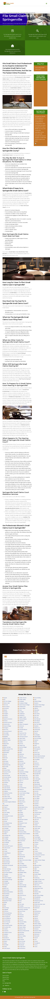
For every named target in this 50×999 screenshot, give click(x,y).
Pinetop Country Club (24, 907)
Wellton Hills (37, 891)
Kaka (20, 752)
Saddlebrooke (37, 706)
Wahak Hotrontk (38, 883)
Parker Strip (22, 876)
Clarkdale (6, 828)
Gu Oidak (21, 711)
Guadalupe (22, 713)
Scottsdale (37, 734)
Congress (6, 837)
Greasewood (22, 706)
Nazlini (20, 844)
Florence (6, 911)
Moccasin (21, 828)
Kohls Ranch (22, 768)
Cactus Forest (7, 771)
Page (20, 869)
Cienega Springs (8, 823)
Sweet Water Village (39, 807)
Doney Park (7, 870)
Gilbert (5, 941)
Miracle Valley (22, 826)
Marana (21, 803)
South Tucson (37, 770)
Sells (35, 745)
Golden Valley (22, 699)
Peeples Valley (22, 886)
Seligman (36, 743)
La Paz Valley (22, 773)
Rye (35, 699)
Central (5, 800)
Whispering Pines (38, 900)
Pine (20, 902)
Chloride (6, 814)
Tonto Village (37, 839)
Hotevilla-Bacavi (23, 729)
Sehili (35, 741)
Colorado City (7, 835)
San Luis (36, 717)
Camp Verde (7, 775)
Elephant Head (7, 900)
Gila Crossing (7, 939)
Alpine (5, 710)
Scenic (36, 733)
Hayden (21, 722)
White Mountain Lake (39, 904)
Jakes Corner (22, 740)
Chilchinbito (7, 809)
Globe (5, 946)
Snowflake (37, 759)
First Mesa (6, 907)
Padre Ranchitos (23, 867)
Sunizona (36, 800)
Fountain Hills (7, 927)
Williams (36, 920)
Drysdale (6, 881)
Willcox (36, 918)
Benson (6, 741)
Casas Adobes (7, 789)
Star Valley (36, 782)
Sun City (36, 793)
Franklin (6, 929)
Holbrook (21, 726)
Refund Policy (6, 977)
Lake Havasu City (23, 775)
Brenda (5, 757)
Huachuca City (22, 733)
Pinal (20, 900)
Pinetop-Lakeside (23, 909)
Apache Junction (8, 719)
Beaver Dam (7, 738)
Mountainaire (22, 839)
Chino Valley (7, 812)
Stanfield (36, 780)
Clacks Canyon (7, 826)
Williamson (37, 921)
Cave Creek (7, 794)
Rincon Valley (22, 936)
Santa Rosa (37, 729)
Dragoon (6, 876)
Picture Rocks (22, 895)
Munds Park (22, 840)
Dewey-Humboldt (8, 865)
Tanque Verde (37, 812)
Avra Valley (6, 734)
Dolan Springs (7, 869)
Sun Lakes (36, 796)
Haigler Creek (22, 717)
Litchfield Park (22, 787)
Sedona (36, 740)
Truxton (36, 844)
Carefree (6, 782)
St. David (36, 775)
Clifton (5, 833)
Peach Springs (22, 884)
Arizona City (7, 724)
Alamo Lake (7, 703)
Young (36, 941)
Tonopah (36, 835)
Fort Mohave (7, 920)
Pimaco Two (22, 899)
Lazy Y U (21, 780)
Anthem (6, 717)
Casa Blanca (7, 786)
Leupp (20, 784)
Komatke (21, 770)
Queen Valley (22, 927)
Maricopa (21, 805)
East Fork (6, 888)
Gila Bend (6, 937)
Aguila (5, 697)
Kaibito (21, 750)
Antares (6, 715)
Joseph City (22, 745)
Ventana (36, 872)
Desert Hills (6, 863)
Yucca (35, 944)
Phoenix (21, 891)
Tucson (36, 851)
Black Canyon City (8, 749)
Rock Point (21, 943)
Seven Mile (37, 747)
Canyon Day (7, 780)
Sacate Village (37, 701)
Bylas (5, 768)
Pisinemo (21, 916)
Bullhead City (7, 764)
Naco (20, 842)
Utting (36, 861)
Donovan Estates (8, 872)
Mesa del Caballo (23, 819)
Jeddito (21, 741)
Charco (5, 807)
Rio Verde (21, 939)
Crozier (5, 851)
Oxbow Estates (22, 865)
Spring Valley (37, 771)
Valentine (36, 867)
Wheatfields (37, 897)
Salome (36, 711)
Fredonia (6, 930)
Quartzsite (21, 923)
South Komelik (38, 768)
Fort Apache (7, 916)
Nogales (21, 851)
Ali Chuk (6, 704)
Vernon (36, 876)
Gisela (5, 943)
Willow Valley (37, 923)
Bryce (5, 759)
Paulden (21, 881)
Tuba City (36, 847)
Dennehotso (7, 861)
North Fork (22, 854)
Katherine (21, 754)
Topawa (36, 842)
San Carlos (37, 713)
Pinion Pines (22, 911)
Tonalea (36, 833)
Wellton (36, 890)
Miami (20, 824)
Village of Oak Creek (39, 879)
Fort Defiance (7, 918)
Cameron (6, 773)
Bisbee (5, 745)
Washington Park (38, 888)
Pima (20, 897)
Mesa (20, 817)
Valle (35, 869)
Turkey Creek (37, 856)
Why (35, 909)
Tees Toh (36, 819)
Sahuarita (36, 710)
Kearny (21, 759)
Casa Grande (7, 787)
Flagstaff (6, 909)
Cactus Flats (7, 770)
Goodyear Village (23, 703)
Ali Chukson (7, 706)
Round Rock (22, 948)
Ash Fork (6, 729)
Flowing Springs (8, 913)
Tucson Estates (38, 853)
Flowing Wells (7, 914)
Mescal (21, 821)
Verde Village (37, 874)
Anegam (6, 713)
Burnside (6, 766)
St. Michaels (37, 779)
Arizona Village (7, 726)
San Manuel (37, 719)
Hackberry (21, 715)
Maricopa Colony (23, 807)
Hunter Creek (22, 734)
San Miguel (37, 720)
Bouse (5, 754)
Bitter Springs (7, 747)
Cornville (6, 844)
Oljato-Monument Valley (25, 860)
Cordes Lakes (7, 840)
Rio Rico (21, 937)
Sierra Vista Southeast (39, 756)
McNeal (21, 814)
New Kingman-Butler (24, 847)
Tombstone (37, 831)
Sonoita (36, 766)
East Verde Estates (8, 891)
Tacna (35, 810)
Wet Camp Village (38, 895)
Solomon (36, 763)
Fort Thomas (7, 921)
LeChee (21, 782)
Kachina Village (23, 747)
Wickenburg (37, 911)
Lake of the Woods (23, 779)
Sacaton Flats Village (39, 704)
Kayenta (21, 756)
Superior (36, 803)
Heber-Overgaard (23, 724)
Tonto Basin (37, 837)
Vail (35, 863)
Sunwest (36, 801)
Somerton (36, 764)
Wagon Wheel (38, 881)
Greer (20, 710)
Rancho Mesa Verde (24, 930)
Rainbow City (22, 929)
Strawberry (37, 787)
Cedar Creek (7, 796)
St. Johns (36, 777)
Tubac (36, 849)
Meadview (21, 816)
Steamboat (37, 784)
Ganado (6, 936)
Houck (20, 731)
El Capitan (6, 895)
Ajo (4, 699)
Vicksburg (36, 877)
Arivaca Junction (8, 722)
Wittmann (36, 934)
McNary (21, 812)
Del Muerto (7, 860)
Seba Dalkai (37, 736)
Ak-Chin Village (7, 701)
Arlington (6, 727)
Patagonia (21, 879)
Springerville (37, 773)
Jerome (21, 743)
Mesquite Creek (23, 823)
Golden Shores (22, 697)
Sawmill (36, 731)
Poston (21, 918)
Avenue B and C (8, 731)
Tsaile (35, 846)
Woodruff (36, 936)
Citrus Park (6, 824)
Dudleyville (6, 883)
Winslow (36, 929)
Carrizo (5, 784)
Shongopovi (37, 749)
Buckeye (6, 761)
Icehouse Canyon (23, 736)
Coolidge (6, 839)
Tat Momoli (37, 814)
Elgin (5, 904)
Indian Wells (22, 738)
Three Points (37, 826)
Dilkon (5, 867)
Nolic (20, 853)
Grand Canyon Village (24, 704)
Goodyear (21, 701)
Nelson (21, 846)
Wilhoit (36, 916)
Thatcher (36, 823)
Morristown (22, 837)
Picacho (21, 893)
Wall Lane (36, 884)
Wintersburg (37, 932)
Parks (20, 877)
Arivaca (5, 720)
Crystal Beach (7, 853)
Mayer (20, 810)
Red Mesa (21, 932)
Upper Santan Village (39, 860)
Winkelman (37, 927)
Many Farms (22, 801)
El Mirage (6, 897)
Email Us (7, 985)
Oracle (20, 861)
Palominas (21, 870)
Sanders (36, 726)
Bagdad (6, 736)
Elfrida (5, 902)
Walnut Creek (37, 886)
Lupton (21, 796)
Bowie (5, 756)
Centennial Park (8, 798)
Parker (20, 874)
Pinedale (21, 906)
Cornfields (6, 842)
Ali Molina (6, 708)
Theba (36, 824)
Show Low (36, 752)
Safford (36, 708)
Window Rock (37, 925)
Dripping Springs (8, 879)
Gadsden (6, 934)
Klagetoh (21, 764)
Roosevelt (21, 944)
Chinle (5, 810)
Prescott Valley (22, 921)
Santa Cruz (37, 727)
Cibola (5, 821)
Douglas (6, 874)
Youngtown (37, 943)
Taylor (35, 816)
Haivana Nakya (22, 719)
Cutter (5, 854)
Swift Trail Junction (38, 809)
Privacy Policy (6, 979)
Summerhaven (38, 789)
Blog (4, 980)
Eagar (5, 886)
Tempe (36, 821)
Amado (5, 711)
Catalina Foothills (8, 793)
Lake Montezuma (23, 777)
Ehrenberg (6, 893)
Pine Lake (21, 904)
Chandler (6, 805)
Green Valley (22, 708)
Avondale (6, 733)
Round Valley (37, 697)
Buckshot (6, 763)
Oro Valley (21, 863)
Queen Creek (22, 925)
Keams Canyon (23, 757)
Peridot (21, 890)
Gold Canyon (7, 948)
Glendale (6, 944)
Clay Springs (7, 830)
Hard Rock (21, 720)
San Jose (36, 715)
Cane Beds (6, 779)
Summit (36, 791)
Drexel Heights (7, 877)
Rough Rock (22, 946)
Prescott (21, 920)
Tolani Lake (37, 828)
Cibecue (6, 819)
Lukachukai (22, 794)
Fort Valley (6, 923)
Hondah (21, 727)
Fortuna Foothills (8, 925)
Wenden (36, 893)
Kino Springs (22, 763)
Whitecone (37, 906)
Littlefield (21, 789)
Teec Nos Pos (37, 817)
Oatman (21, 858)
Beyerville (6, 743)
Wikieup (36, 914)
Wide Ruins (37, 913)
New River (21, 849)
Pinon (20, 913)
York (35, 939)
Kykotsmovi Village (23, 771)
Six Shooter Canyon (39, 757)
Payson (21, 883)
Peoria (20, 888)
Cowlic (5, 849)
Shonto (36, 750)
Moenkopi (21, 830)
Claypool (6, 831)
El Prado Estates (8, 899)
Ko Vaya (21, 766)
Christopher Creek (8, 816)
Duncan (6, 884)
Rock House (22, 941)
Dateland (6, 856)
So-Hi (35, 761)
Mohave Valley (22, 831)
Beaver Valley (7, 740)
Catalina (6, 791)
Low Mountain (22, 791)
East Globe (6, 890)
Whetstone (37, 899)
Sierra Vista (37, 754)
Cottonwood (7, 847)
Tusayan (36, 858)
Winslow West (37, 930)
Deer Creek (7, 858)
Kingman (21, 761)
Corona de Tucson (8, 846)
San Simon (37, 722)
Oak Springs (22, 856)
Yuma (35, 946)
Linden (20, 786)
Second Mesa (37, 738)
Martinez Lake (22, 809)
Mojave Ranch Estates (24, 833)
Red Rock (21, 934)
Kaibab (21, 749)
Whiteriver (37, 907)
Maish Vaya (21, 798)
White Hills (37, 902)
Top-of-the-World (38, 840)
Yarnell (36, 937)
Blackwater (6, 750)
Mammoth (21, 800)
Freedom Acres (8, 932)
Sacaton (36, 703)
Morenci (21, 835)
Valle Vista (36, 870)
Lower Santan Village (24, 793)
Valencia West (37, 865)
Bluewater (6, 752)
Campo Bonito (7, 777)
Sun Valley (36, 798)
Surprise (36, 805)
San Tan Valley (37, 724)
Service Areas (6, 975)
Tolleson (36, 830)
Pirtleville (21, 914)
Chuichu (6, 817)
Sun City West (37, 794)
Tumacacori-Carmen (39, 854)
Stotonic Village (38, 786)
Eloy (5, 906)
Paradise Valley (22, 872)
